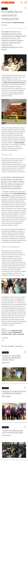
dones (15, 334)
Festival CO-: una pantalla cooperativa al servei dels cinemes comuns (11, 358)
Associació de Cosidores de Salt (14, 82)
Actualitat (4, 8)
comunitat (21, 334)
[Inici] (13, 2)
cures (10, 332)
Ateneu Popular (19, 142)
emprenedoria (17, 332)
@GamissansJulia (18, 22)
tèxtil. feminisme (6, 334)
